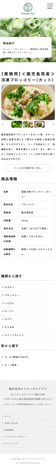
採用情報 (9, 430)
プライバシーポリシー (16, 436)
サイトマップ (11, 443)
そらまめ (9, 327)
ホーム (8, 416)
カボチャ (9, 287)
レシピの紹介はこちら (29, 168)
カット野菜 (11, 365)
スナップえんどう (14, 335)
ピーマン (9, 311)
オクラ (8, 319)
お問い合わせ (11, 423)
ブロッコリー (12, 295)
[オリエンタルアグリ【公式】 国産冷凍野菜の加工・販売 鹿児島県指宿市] (28, 9)
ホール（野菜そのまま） (17, 357)
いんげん (9, 303)
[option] (28, 102)
